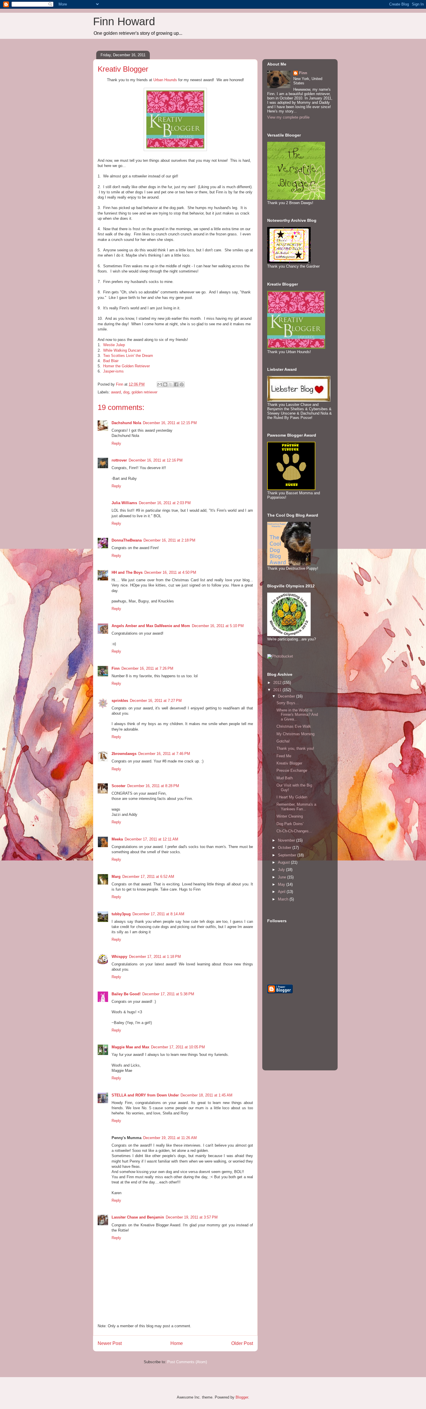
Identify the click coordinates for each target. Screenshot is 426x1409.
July (282, 869)
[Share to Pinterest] (182, 384)
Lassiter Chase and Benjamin (138, 1217)
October (285, 847)
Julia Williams (124, 503)
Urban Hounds (165, 80)
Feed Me (283, 756)
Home (176, 1343)
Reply (116, 443)
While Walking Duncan (122, 350)
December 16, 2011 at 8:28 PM (153, 786)
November (287, 840)
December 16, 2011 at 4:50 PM (170, 572)
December (287, 696)
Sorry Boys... (287, 703)
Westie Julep (114, 345)
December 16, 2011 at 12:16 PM (156, 460)
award (116, 392)
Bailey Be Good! (126, 994)
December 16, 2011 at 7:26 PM (147, 668)
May (282, 884)
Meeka (117, 839)
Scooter (118, 786)
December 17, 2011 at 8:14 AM (158, 914)
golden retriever (144, 392)
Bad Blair (111, 361)
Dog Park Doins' (289, 824)
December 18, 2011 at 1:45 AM (206, 1095)
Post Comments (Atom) (187, 1362)
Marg (116, 876)
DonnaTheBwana (127, 540)
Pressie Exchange (291, 770)
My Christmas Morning (295, 734)
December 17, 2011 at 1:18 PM (155, 956)
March (284, 899)
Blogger (242, 1397)
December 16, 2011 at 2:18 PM (169, 540)
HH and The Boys (127, 572)
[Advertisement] (296, 1036)
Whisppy (119, 956)
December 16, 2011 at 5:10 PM (218, 626)
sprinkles (120, 700)
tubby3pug (121, 914)
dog (126, 392)
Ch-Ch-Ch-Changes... (294, 831)
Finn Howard (124, 21)
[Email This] (160, 384)
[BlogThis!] (165, 384)
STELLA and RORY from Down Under (145, 1095)
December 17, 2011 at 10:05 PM (178, 1047)
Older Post (242, 1343)
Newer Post (110, 1343)
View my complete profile (288, 117)
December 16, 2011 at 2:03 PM (165, 503)
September (287, 855)
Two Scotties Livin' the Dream (128, 355)
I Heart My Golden (291, 797)
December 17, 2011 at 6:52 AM (148, 876)
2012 (278, 682)
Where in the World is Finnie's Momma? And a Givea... (297, 714)
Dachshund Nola (126, 423)
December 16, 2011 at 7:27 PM (156, 700)
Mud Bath (284, 778)
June (282, 877)
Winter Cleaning (289, 816)
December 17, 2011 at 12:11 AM (151, 839)
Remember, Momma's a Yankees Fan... (296, 806)
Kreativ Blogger (289, 763)
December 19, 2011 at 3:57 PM (192, 1217)
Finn (116, 668)
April (282, 891)
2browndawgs (124, 753)
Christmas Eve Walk (293, 726)
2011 (278, 690)
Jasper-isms (113, 371)
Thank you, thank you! (295, 748)
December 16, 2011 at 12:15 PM (170, 423)
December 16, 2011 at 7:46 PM (164, 753)
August (284, 862)
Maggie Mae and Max (130, 1047)
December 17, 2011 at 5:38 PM (168, 994)
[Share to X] (171, 384)
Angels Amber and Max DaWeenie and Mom (151, 626)
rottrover (119, 460)
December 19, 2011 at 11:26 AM (170, 1138)
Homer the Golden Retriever (126, 366)
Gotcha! (283, 741)
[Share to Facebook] (176, 384)
